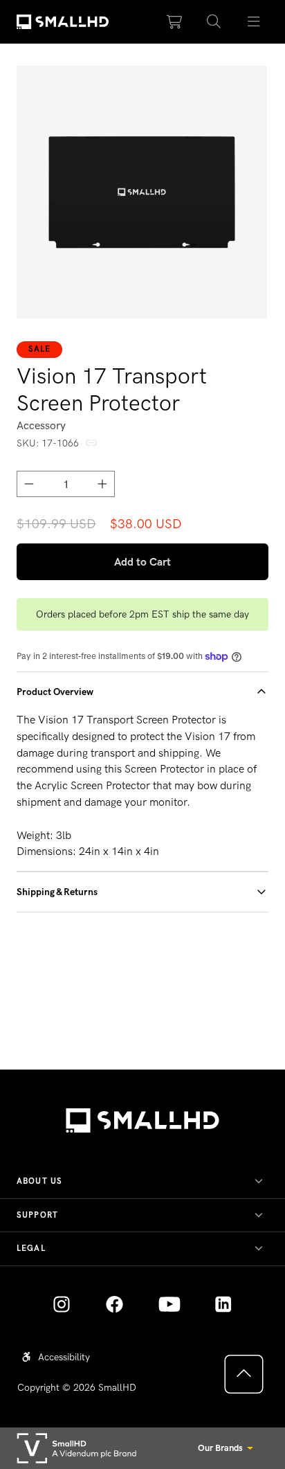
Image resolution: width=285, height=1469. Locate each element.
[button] (214, 22)
